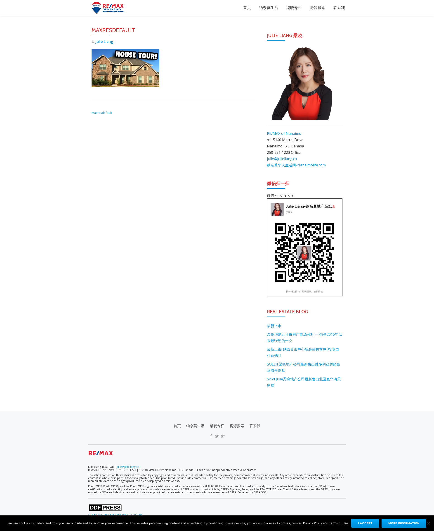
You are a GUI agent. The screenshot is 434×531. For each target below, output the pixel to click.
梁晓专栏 (294, 8)
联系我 (339, 8)
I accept (365, 523)
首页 (247, 8)
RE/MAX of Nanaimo (284, 133)
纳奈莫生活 (268, 8)
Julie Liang (104, 41)
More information (404, 523)
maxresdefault (102, 113)
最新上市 (274, 325)
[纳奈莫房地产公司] (109, 8)
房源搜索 (317, 8)
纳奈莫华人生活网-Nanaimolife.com (296, 165)
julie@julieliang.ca (282, 158)
